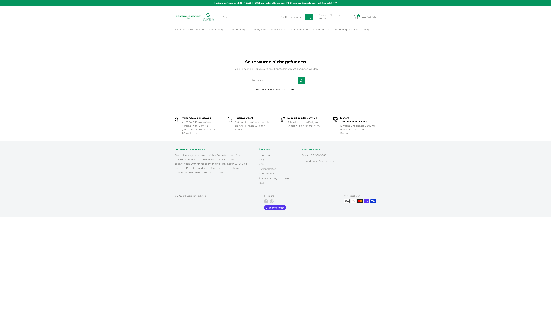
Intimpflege (239, 29)
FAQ (261, 159)
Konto (322, 18)
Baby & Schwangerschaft (268, 29)
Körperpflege (216, 29)
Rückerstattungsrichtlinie (274, 178)
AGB (261, 164)
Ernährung (319, 29)
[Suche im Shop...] (301, 80)
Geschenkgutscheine (346, 29)
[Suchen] (309, 17)
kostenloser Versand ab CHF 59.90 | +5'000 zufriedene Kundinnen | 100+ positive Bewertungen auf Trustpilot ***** (275, 3)
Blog (366, 29)
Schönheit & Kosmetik (188, 29)
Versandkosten (267, 169)
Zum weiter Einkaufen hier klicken (275, 89)
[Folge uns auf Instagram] (272, 201)
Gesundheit (298, 29)
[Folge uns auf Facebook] (266, 201)
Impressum (265, 155)
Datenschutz (266, 173)
